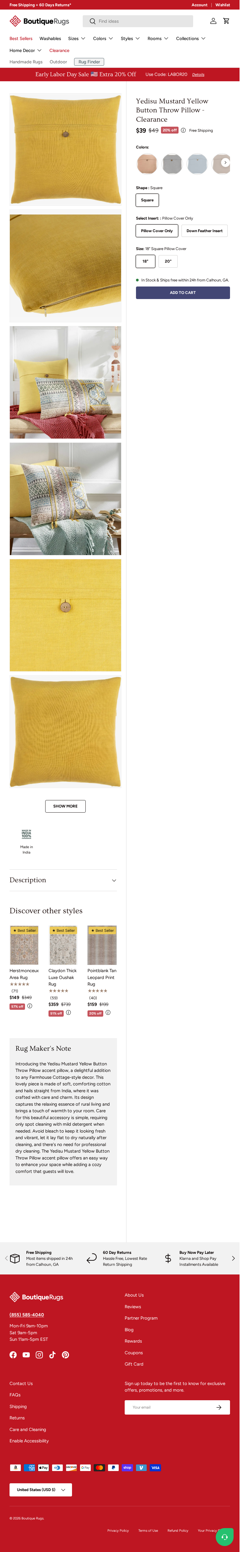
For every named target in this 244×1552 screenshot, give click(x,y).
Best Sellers (21, 38)
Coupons (134, 1352)
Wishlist (222, 4)
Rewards (133, 1341)
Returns (17, 1418)
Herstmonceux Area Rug (24, 974)
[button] (226, 20)
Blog (129, 1329)
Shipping (18, 1406)
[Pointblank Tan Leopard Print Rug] (102, 945)
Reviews (133, 1306)
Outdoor (58, 62)
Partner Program (141, 1318)
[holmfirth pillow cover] (197, 164)
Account (199, 4)
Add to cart (183, 292)
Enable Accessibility (29, 1441)
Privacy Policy (118, 1530)
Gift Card (134, 1364)
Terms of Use (148, 1530)
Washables (50, 38)
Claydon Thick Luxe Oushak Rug (62, 977)
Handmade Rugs (26, 62)
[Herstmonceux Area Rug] (24, 945)
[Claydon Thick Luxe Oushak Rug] (63, 945)
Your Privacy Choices (214, 1530)
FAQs (15, 1395)
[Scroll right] (225, 162)
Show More (65, 806)
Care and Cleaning (28, 1429)
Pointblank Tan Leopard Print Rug (101, 977)
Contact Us (21, 1383)
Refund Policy (178, 1530)
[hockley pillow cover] (172, 164)
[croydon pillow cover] (147, 164)
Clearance (59, 50)
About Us (134, 1295)
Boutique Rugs (32, 1518)
